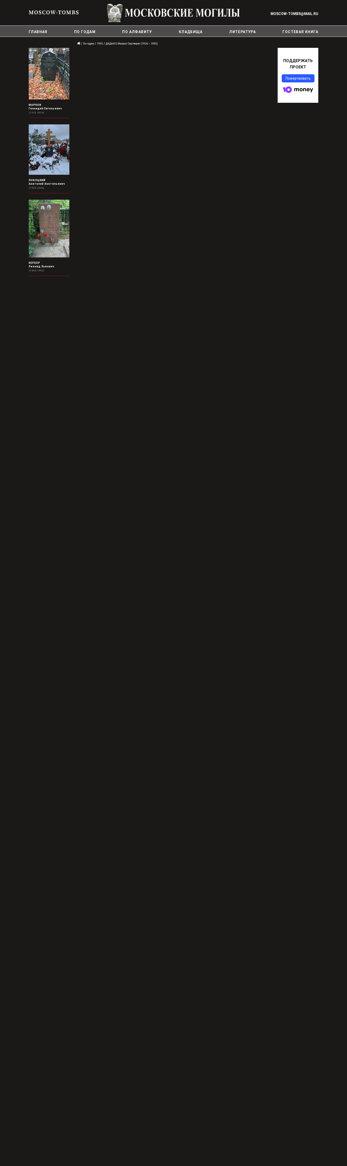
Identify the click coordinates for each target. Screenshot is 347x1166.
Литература (242, 32)
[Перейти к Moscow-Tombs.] (79, 43)
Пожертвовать (298, 78)
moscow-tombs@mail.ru (294, 14)
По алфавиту (137, 32)
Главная (38, 32)
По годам (85, 32)
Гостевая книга (300, 32)
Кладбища (190, 32)
